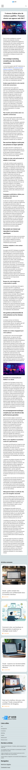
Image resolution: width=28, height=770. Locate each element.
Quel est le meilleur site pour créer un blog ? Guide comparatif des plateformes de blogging (13, 702)
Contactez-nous (5, 767)
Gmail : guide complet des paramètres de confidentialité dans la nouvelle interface (13, 592)
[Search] (26, 6)
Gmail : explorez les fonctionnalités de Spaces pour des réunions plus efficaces (13, 665)
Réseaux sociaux (4, 739)
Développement (4, 728)
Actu (2, 726)
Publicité (2, 735)
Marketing (3, 733)
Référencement (4, 737)
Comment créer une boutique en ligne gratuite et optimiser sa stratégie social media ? (12, 629)
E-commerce (3, 730)
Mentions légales (6, 764)
